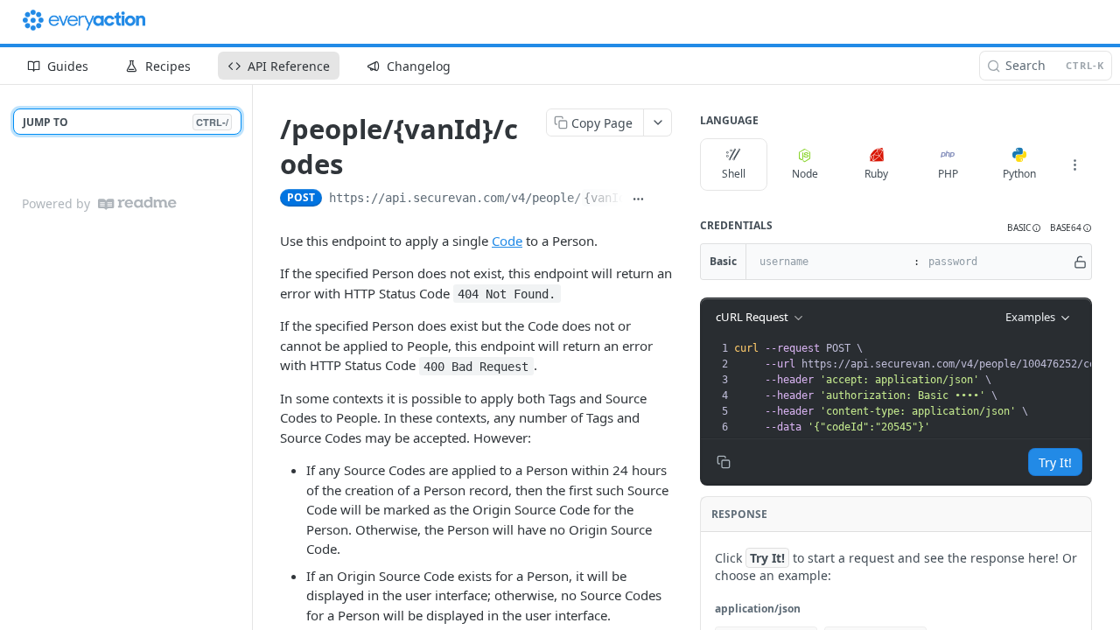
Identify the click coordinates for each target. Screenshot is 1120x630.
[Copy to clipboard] (663, 199)
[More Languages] (1074, 164)
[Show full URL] (639, 199)
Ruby (876, 173)
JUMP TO (125, 122)
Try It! (1055, 462)
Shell (734, 173)
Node (805, 173)
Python (1019, 173)
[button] (1024, 227)
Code (507, 240)
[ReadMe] (137, 203)
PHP (948, 173)
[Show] (1080, 261)
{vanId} (608, 198)
